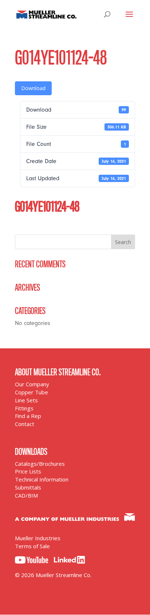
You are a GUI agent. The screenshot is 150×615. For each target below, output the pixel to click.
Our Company (32, 384)
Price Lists (28, 471)
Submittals (28, 487)
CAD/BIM (26, 495)
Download (33, 88)
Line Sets (26, 400)
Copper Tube (31, 392)
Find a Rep (28, 415)
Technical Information (41, 479)
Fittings (24, 408)
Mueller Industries (37, 538)
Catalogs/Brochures (40, 463)
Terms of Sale (32, 546)
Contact (24, 424)
